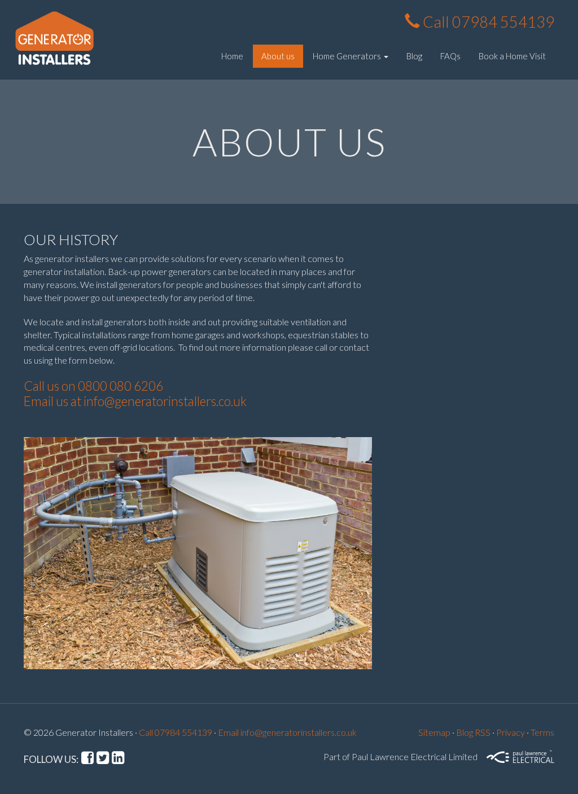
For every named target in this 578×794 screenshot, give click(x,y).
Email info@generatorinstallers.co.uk (287, 732)
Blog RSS (473, 732)
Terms (542, 732)
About (278, 56)
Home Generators (348, 56)
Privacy (510, 732)
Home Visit (512, 56)
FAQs (450, 56)
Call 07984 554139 (487, 21)
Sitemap (434, 732)
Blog (414, 56)
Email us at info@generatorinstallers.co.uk (135, 401)
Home (232, 56)
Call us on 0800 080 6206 (93, 386)
